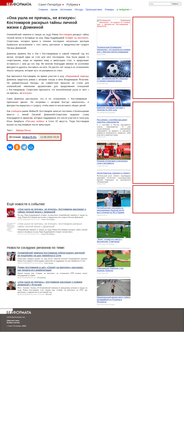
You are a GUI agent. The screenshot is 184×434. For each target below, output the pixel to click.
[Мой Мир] (31, 147)
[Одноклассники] (17, 147)
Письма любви (35, 121)
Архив (54, 9)
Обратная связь (13, 321)
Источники (66, 9)
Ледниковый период (77, 76)
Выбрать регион (13, 323)
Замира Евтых (23, 130)
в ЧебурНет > (124, 9)
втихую (27, 93)
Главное (43, 9)
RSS (24, 326)
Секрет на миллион (76, 38)
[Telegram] (24, 147)
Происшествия (94, 9)
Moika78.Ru (29, 137)
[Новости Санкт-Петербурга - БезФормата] (16, 3)
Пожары (109, 9)
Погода (79, 9)
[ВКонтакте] (10, 147)
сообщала (16, 111)
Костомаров (65, 34)
